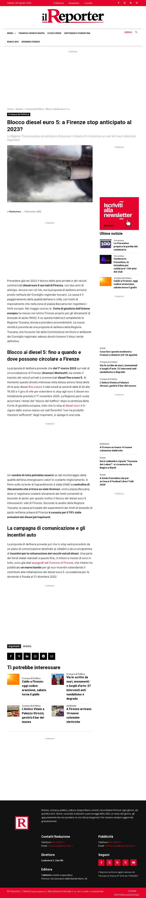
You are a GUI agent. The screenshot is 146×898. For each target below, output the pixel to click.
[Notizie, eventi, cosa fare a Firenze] (73, 15)
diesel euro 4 (74, 405)
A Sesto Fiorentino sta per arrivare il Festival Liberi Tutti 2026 (117, 481)
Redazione (15, 211)
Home (10, 109)
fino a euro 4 (36, 387)
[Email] (51, 656)
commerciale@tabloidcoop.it (120, 845)
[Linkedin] (27, 656)
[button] (131, 32)
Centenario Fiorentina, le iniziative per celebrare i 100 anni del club (125, 265)
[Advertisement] (73, 78)
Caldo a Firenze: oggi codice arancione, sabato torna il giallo (126, 284)
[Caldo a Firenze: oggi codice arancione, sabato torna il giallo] (13, 679)
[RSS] (131, 3)
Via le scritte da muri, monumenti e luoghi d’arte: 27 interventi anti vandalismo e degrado (118, 368)
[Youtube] (133, 862)
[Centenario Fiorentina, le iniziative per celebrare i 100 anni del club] (105, 259)
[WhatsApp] (35, 656)
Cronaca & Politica (34, 109)
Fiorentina (119, 240)
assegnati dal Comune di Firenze (52, 562)
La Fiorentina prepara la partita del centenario (126, 246)
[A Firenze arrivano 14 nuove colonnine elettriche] (58, 711)
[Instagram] (124, 3)
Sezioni (19, 109)
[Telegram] (43, 656)
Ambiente (71, 706)
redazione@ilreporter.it (60, 845)
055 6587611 (58, 842)
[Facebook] (118, 3)
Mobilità (27, 646)
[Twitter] (137, 3)
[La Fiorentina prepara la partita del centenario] (105, 243)
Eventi (103, 348)
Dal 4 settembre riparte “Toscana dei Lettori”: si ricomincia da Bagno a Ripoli (118, 464)
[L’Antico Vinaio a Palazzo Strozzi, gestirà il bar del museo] (13, 711)
